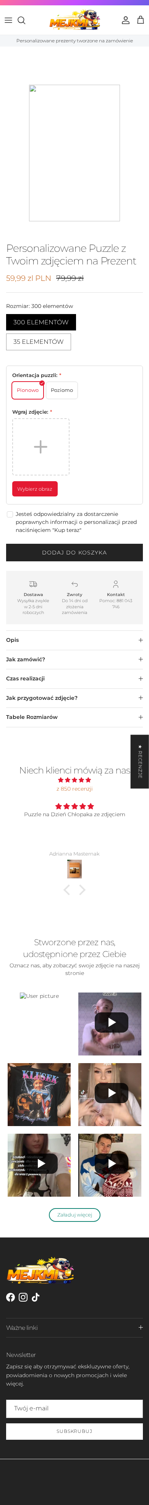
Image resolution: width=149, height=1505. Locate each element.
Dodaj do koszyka (74, 552)
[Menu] (8, 20)
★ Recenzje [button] (140, 761)
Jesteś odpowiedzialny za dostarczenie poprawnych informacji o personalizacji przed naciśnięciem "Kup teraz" (76, 522)
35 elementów (38, 339)
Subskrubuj (75, 1431)
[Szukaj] (25, 20)
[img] (74, 780)
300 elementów (41, 320)
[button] (68, 890)
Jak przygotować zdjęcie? (42, 697)
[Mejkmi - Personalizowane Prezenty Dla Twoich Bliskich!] (74, 20)
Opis (12, 639)
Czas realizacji (25, 678)
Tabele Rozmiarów (32, 717)
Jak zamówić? (25, 659)
